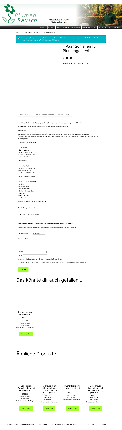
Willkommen (117, 27)
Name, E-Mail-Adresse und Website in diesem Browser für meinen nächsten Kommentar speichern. (53, 263)
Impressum (92, 424)
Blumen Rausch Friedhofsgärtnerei (20, 425)
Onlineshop (43, 27)
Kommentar (22, 130)
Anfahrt (101, 27)
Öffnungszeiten (75, 27)
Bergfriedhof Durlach (88, 27)
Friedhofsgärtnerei (62, 27)
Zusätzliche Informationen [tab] (44, 114)
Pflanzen (107, 27)
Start (18, 33)
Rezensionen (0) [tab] (64, 114)
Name (20, 251)
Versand (26, 325)
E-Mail (20, 255)
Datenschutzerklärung (35, 259)
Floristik (25, 33)
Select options (26, 334)
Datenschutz (105, 424)
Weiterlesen (49, 408)
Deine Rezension (24, 238)
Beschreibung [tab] (25, 114)
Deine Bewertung (24, 233)
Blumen (50, 27)
